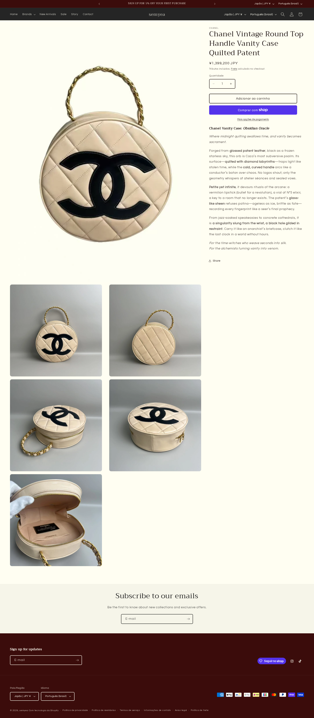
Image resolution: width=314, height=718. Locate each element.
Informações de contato (157, 710)
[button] (28, 14)
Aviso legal (181, 710)
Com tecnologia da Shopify (44, 710)
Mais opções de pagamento (253, 119)
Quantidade (216, 75)
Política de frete (200, 710)
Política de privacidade (75, 710)
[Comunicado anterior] (99, 4)
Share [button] (216, 260)
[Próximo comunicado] (215, 4)
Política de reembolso (104, 710)
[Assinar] (188, 619)
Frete (234, 69)
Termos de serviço (130, 710)
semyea (23, 710)
